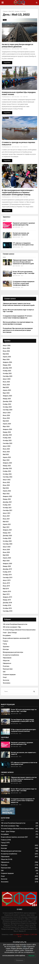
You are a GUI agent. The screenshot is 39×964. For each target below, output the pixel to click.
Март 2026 (6, 359)
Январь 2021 (7, 533)
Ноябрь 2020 (7, 538)
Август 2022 (6, 479)
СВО (4, 672)
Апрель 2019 (7, 591)
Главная (5, 11)
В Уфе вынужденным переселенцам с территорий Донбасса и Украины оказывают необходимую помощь (18, 192)
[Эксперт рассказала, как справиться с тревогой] (7, 235)
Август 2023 (6, 446)
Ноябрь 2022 (7, 471)
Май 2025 (6, 387)
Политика (6, 666)
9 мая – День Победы (10, 632)
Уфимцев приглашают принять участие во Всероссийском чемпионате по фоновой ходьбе (23, 261)
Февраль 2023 (7, 463)
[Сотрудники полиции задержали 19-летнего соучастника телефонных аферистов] (7, 284)
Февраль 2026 (7, 362)
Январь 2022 (7, 499)
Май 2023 (6, 454)
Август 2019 (6, 580)
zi (10, 49)
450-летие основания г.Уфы (12, 627)
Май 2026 (6, 354)
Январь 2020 (7, 566)
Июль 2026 (6, 348)
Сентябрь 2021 (7, 510)
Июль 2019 (6, 583)
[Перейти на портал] (8, 814)
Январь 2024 (7, 432)
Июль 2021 (6, 516)
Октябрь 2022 (7, 474)
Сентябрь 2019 (7, 577)
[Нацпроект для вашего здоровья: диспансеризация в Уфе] (7, 225)
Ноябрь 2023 (7, 437)
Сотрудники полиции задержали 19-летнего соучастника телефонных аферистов (23, 283)
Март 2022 (6, 493)
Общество (5, 117)
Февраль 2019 (7, 597)
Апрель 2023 (7, 457)
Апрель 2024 (7, 423)
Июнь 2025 (6, 384)
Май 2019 (6, 588)
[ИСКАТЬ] (34, 691)
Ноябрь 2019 (7, 572)
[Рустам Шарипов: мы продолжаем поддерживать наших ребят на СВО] (5, 722)
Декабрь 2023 (7, 435)
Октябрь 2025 (7, 373)
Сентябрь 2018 (7, 611)
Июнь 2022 (6, 485)
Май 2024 (6, 421)
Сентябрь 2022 (7, 477)
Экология (6, 680)
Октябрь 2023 (7, 440)
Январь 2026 (7, 365)
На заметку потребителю (11, 655)
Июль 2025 (6, 382)
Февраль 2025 (7, 396)
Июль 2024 (6, 415)
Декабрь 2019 (7, 569)
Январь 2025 (7, 398)
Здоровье (6, 646)
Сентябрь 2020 (7, 544)
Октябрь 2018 (7, 608)
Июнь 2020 (6, 552)
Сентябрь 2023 (7, 443)
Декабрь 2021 (7, 502)
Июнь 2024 (6, 418)
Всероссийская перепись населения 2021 (16, 638)
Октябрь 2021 (7, 507)
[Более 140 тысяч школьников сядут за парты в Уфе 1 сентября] (7, 274)
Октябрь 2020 (7, 541)
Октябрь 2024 (7, 407)
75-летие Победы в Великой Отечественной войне (19, 630)
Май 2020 (6, 555)
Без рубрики (7, 635)
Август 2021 (6, 513)
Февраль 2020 (7, 563)
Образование (7, 658)
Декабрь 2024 (7, 401)
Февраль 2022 (7, 496)
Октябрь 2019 (7, 574)
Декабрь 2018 (7, 602)
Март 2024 (6, 426)
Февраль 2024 (7, 429)
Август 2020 (6, 547)
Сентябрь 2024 (7, 410)
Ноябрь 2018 (7, 605)
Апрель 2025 (7, 390)
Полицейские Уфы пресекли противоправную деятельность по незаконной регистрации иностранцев (18, 330)
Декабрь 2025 (7, 368)
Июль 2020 (6, 549)
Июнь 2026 (6, 351)
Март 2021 (6, 527)
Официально (7, 663)
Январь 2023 (7, 465)
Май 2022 (11, 11)
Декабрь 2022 (7, 468)
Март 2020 (6, 560)
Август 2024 (6, 412)
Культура (6, 649)
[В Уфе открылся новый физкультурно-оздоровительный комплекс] (5, 732)
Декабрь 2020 (7, 535)
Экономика (6, 683)
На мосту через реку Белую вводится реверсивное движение (17, 45)
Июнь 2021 (6, 519)
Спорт (5, 677)
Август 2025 (6, 379)
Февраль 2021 (7, 530)
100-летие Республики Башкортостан (15, 624)
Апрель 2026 (7, 356)
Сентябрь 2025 (7, 376)
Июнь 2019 (6, 586)
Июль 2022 (6, 482)
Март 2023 (6, 460)
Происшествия (7, 669)
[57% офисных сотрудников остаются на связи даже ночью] (7, 245)
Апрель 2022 (7, 491)
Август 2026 (6, 345)
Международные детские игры (13, 652)
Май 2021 (6, 521)
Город (4, 19)
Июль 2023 (6, 449)
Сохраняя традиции (9, 674)
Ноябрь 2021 (7, 505)
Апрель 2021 (7, 524)
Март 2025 (6, 393)
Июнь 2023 (6, 451)
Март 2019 (6, 594)
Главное (5, 67)
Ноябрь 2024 (7, 404)
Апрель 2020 (7, 558)
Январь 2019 (7, 600)
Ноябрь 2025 (7, 370)
